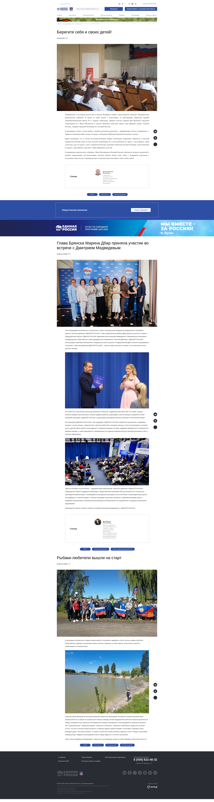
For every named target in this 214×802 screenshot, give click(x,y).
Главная (59, 24)
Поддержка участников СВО (107, 19)
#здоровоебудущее (120, 194)
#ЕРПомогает (105, 194)
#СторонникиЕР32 (127, 745)
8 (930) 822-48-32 (145, 759)
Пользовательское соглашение (66, 788)
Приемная (122, 15)
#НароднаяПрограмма (100, 549)
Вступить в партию (151, 15)
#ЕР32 (92, 194)
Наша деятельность (88, 15)
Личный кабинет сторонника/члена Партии (141, 9)
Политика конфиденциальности (66, 789)
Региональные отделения (115, 757)
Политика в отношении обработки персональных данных (74, 791)
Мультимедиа (135, 15)
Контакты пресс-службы (91, 761)
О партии (59, 15)
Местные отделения (106, 15)
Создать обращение (141, 210)
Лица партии (72, 15)
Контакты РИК (63, 761)
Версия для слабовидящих (149, 3)
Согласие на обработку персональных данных (71, 793)
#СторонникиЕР (111, 745)
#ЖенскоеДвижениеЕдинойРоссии (123, 549)
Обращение (114, 9)
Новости (78, 24)
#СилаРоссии (98, 745)
